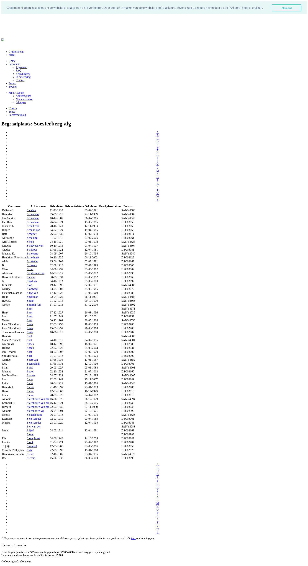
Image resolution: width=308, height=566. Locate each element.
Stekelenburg (34, 414)
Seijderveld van (35, 273)
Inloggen (21, 102)
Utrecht (13, 108)
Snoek (30, 343)
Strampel (32, 446)
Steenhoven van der (38, 399)
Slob (29, 284)
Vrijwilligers (23, 73)
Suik (29, 450)
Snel (29, 336)
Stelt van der (34, 418)
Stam (30, 379)
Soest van (32, 359)
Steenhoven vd (35, 410)
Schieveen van (35, 245)
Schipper (32, 249)
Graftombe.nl (16, 51)
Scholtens (32, 253)
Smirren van (34, 304)
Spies (30, 367)
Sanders (31, 210)
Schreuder (32, 261)
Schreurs (32, 265)
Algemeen (21, 67)
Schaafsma (33, 214)
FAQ (18, 70)
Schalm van (33, 229)
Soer (29, 351)
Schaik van (33, 226)
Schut (30, 269)
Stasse (30, 387)
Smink (30, 300)
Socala (30, 347)
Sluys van (32, 292)
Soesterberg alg (17, 114)
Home (12, 60)
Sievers (31, 277)
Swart (30, 454)
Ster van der (33, 426)
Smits (30, 324)
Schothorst (33, 257)
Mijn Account (16, 92)
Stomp (30, 434)
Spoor (30, 371)
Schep (30, 241)
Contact (20, 80)
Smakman (32, 296)
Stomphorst (33, 438)
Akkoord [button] (286, 7)
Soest (12, 111)
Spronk (31, 375)
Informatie (14, 64)
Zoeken (13, 86)
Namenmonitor (24, 99)
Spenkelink (33, 363)
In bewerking (23, 76)
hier (133, 538)
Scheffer (31, 233)
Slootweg (32, 288)
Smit (29, 308)
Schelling (32, 237)
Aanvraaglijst (23, 95)
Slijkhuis (32, 281)
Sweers (31, 457)
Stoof (30, 442)
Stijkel (30, 430)
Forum (12, 83)
